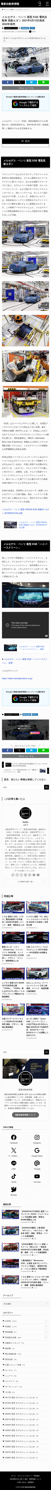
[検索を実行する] (46, 787)
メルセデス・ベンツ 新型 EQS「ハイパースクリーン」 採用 (31, 647)
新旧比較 (10, 1359)
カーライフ (11, 1381)
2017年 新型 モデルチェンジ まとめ (21, 1397)
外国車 (11, 1326)
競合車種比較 (13, 1353)
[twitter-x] (21, 875)
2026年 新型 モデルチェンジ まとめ (22, 1446)
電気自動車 (24, 28)
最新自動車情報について (25, 1114)
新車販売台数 (13, 1337)
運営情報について (35, 1479)
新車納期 (10, 1332)
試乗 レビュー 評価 (15, 1364)
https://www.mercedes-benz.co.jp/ (17, 678)
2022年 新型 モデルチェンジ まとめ (22, 1424)
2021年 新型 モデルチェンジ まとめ (22, 1419)
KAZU (25, 822)
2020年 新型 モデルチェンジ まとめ (22, 1413)
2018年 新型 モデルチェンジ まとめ (22, 1403)
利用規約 (37, 1476)
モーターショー (13, 1386)
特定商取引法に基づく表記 (19, 1479)
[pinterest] (34, 875)
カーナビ (10, 1370)
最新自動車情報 (10, 3)
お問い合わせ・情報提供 (25, 1482)
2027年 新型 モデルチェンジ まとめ (21, 1452)
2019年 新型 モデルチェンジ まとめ (22, 1408)
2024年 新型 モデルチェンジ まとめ (22, 1435)
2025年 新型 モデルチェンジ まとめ (22, 1441)
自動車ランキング (14, 1342)
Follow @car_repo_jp (19, 733)
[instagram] (25, 875)
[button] (7, 82)
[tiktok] (29, 875)
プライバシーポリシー (24, 1476)
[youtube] (38, 875)
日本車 (11, 1321)
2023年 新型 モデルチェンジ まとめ (22, 1430)
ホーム (13, 1476)
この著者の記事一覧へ (25, 881)
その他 (10, 1392)
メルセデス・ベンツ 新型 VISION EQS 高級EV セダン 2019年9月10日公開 (33, 525)
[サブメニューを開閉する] (46, 1321)
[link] (12, 875)
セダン (32, 28)
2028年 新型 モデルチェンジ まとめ (21, 1457)
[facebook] (17, 875)
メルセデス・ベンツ (11, 28)
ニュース (10, 1375)
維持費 (10, 1348)
